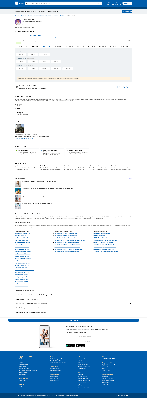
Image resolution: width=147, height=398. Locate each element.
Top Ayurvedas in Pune (21, 283)
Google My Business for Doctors (58, 362)
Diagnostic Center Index (84, 384)
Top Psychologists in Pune (22, 272)
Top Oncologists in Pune (21, 281)
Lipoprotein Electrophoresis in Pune (104, 249)
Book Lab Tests (81, 359)
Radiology (80, 362)
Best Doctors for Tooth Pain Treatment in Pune (67, 247)
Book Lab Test (30, 11)
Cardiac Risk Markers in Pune (102, 233)
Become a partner (23, 364)
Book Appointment (19, 11)
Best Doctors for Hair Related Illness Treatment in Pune (70, 240)
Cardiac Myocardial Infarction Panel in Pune (106, 240)
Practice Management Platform (58, 359)
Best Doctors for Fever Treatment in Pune (66, 233)
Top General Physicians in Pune (23, 233)
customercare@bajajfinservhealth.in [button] (69, 395)
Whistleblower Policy (24, 368)
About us (21, 359)
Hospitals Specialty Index (84, 380)
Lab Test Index (81, 374)
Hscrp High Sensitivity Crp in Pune (103, 242)
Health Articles (22, 380)
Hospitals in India (54, 376)
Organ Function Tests (83, 364)
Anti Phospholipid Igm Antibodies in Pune (105, 247)
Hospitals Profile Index (83, 382)
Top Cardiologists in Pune (22, 249)
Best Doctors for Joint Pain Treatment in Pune (67, 244)
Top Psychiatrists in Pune (21, 265)
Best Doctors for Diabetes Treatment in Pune (67, 242)
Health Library (40, 11)
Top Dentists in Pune (20, 235)
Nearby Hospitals (54, 378)
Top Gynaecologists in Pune (22, 242)
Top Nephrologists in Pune (22, 277)
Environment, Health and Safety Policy (28, 370)
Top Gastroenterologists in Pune (23, 261)
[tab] (23, 46)
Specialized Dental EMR (55, 361)
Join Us (20, 386)
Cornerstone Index (82, 376)
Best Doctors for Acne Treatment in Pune (66, 235)
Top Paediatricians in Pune (22, 240)
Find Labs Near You (82, 386)
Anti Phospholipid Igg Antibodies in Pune (105, 244)
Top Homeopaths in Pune (21, 286)
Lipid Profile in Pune (99, 235)
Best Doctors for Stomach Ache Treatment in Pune (68, 249)
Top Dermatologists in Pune (22, 238)
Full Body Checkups (82, 361)
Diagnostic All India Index (84, 388)
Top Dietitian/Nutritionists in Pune (24, 270)
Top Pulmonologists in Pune (22, 263)
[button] (117, 396)
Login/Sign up (127, 3)
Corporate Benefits (51, 11)
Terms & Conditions (23, 372)
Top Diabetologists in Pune (22, 247)
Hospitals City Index (83, 378)
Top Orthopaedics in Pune (22, 256)
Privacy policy (22, 366)
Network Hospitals (54, 380)
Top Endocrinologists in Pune (22, 254)
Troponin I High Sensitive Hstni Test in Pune (106, 251)
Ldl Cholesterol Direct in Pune (102, 238)
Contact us (21, 362)
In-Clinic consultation (55, 370)
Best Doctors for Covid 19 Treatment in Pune (67, 251)
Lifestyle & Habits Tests (84, 366)
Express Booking (82, 368)
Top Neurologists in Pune (21, 279)
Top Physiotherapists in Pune (23, 251)
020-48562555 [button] (53, 395)
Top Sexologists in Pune (21, 274)
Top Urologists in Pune (21, 267)
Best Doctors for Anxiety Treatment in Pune (66, 238)
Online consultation (55, 368)
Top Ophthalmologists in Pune (23, 258)
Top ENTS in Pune (19, 244)
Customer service (23, 361)
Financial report (22, 374)
